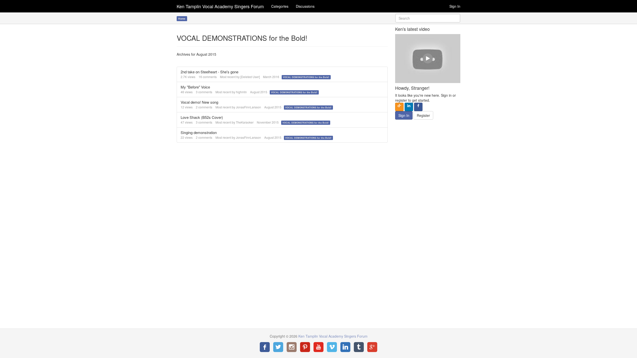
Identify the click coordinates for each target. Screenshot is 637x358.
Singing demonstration (199, 132)
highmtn (241, 92)
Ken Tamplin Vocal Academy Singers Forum (220, 6)
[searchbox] (427, 18)
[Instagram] (292, 347)
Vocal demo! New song (199, 102)
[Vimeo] (332, 347)
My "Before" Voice (195, 87)
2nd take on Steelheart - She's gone (209, 71)
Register (423, 115)
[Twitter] (278, 347)
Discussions (305, 6)
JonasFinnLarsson (248, 107)
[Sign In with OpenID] (399, 107)
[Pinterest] (305, 347)
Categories (279, 6)
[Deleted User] (250, 77)
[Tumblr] (359, 347)
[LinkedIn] (345, 347)
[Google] (372, 347)
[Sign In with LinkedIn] (409, 107)
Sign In (454, 6)
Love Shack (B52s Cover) (202, 117)
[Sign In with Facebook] (418, 107)
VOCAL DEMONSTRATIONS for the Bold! (306, 77)
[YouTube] (318, 347)
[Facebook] (265, 347)
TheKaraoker (245, 122)
